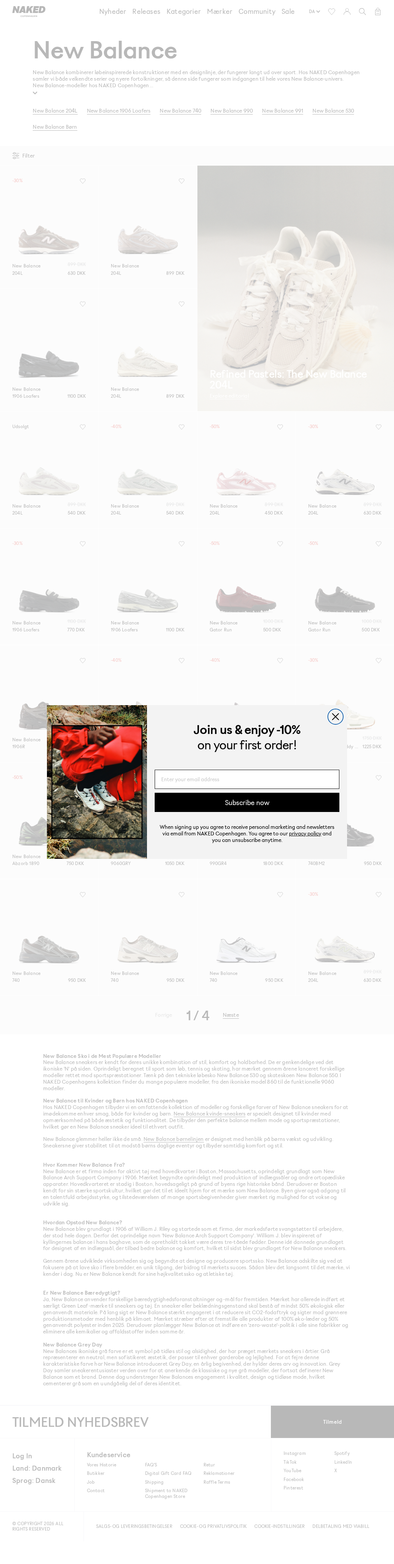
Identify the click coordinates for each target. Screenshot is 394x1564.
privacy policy (305, 833)
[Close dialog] (335, 716)
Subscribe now (247, 802)
